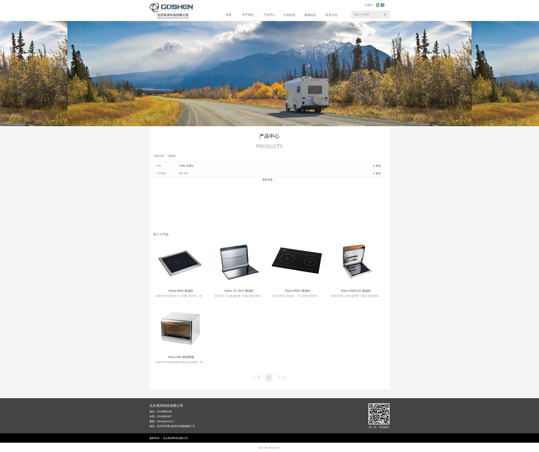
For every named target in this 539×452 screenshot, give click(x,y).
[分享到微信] (378, 5)
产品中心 (269, 14)
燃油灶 (172, 156)
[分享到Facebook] (382, 5)
